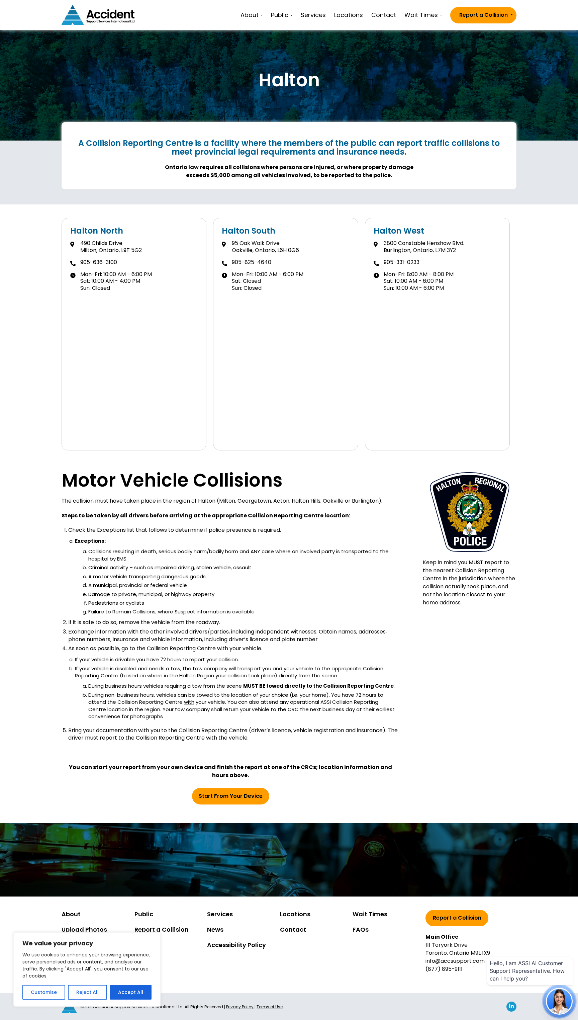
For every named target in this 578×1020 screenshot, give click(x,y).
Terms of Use (270, 1007)
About (249, 15)
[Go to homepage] (98, 15)
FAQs (361, 929)
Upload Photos (84, 929)
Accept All (130, 992)
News (215, 929)
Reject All (87, 992)
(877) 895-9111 (444, 969)
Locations (348, 15)
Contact (383, 15)
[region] (87, 969)
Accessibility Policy (236, 945)
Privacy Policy (240, 1007)
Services (313, 15)
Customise (44, 992)
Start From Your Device (231, 796)
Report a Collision (483, 15)
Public (279, 15)
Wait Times (421, 15)
